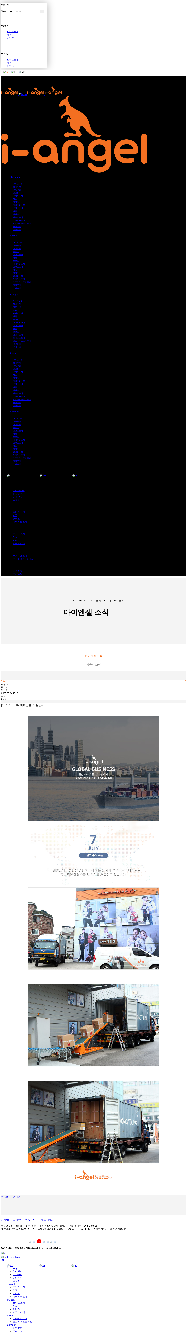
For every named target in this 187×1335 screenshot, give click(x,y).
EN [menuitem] (43, 1265)
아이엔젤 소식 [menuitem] (20, 1296)
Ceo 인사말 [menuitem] (19, 1271)
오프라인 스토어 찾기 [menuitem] (23, 1321)
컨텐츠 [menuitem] (16, 1293)
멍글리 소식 (93, 664)
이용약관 (29, 1219)
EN (15, 72)
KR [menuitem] (11, 1265)
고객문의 (17, 1219)
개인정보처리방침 (46, 1219)
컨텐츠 (10, 37)
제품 (9, 34)
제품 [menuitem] (15, 1290)
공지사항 (5, 1219)
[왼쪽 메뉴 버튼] (10, 1257)
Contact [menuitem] (11, 1324)
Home (66, 601)
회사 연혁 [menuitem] (17, 1274)
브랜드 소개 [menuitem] (19, 1287)
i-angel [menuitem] (11, 1284)
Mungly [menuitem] (11, 1299)
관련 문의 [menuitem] (17, 1327)
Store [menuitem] (10, 1315)
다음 (18, 1196)
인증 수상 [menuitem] (17, 1277)
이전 (13, 1196)
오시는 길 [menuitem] (17, 1330)
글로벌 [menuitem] (16, 1280)
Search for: (7, 11)
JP (23, 72)
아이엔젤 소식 (93, 656)
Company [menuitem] (12, 1268)
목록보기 (5, 1196)
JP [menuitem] (76, 1265)
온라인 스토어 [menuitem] (20, 1318)
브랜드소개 (12, 31)
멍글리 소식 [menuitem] (19, 1312)
